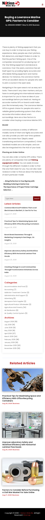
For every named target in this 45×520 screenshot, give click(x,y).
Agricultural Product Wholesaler (16, 304)
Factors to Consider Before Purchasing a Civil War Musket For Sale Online (20, 491)
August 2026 (9, 321)
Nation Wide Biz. (27, 513)
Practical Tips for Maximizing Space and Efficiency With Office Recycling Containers (21, 398)
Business (36, 25)
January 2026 (9, 342)
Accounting (8, 289)
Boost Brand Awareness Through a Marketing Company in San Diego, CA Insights (19, 237)
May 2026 (8, 330)
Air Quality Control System (14, 313)
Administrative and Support (14, 295)
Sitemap (26, 515)
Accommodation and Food (14, 286)
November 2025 (10, 348)
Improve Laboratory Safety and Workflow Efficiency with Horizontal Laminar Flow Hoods (21, 253)
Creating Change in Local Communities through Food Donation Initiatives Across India (21, 269)
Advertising (8, 298)
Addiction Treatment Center (15, 292)
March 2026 (8, 336)
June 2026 (8, 327)
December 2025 (10, 345)
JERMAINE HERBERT (15, 25)
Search (37, 198)
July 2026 (8, 325)
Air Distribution (9, 310)
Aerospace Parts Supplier (13, 301)
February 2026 (9, 339)
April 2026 (8, 333)
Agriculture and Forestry (13, 307)
